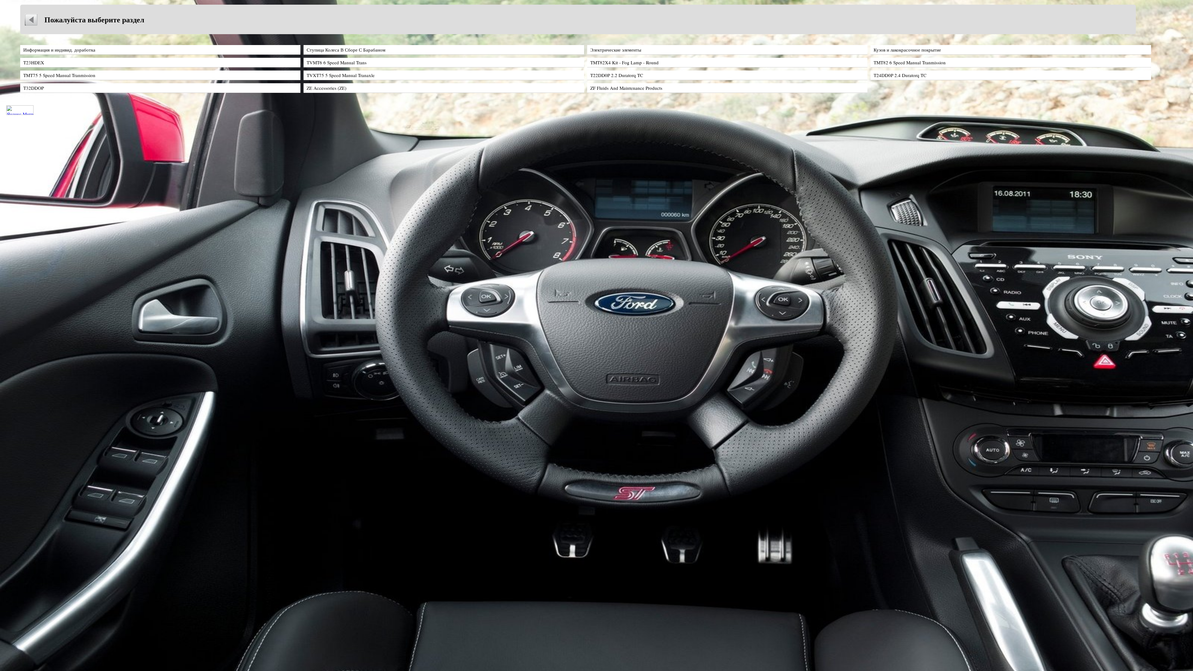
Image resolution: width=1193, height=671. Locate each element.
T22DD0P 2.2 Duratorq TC (616, 75)
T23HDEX (33, 62)
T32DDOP (33, 88)
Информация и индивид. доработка (59, 50)
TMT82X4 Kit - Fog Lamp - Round (624, 62)
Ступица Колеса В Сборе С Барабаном (346, 50)
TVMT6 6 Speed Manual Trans (337, 62)
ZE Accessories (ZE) (326, 88)
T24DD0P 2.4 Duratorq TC (900, 75)
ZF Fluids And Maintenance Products (626, 88)
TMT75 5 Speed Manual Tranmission (59, 75)
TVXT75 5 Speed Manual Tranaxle (341, 75)
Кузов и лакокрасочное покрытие (907, 50)
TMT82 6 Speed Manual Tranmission (910, 62)
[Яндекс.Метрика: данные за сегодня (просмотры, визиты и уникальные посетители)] (20, 110)
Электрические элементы (615, 50)
